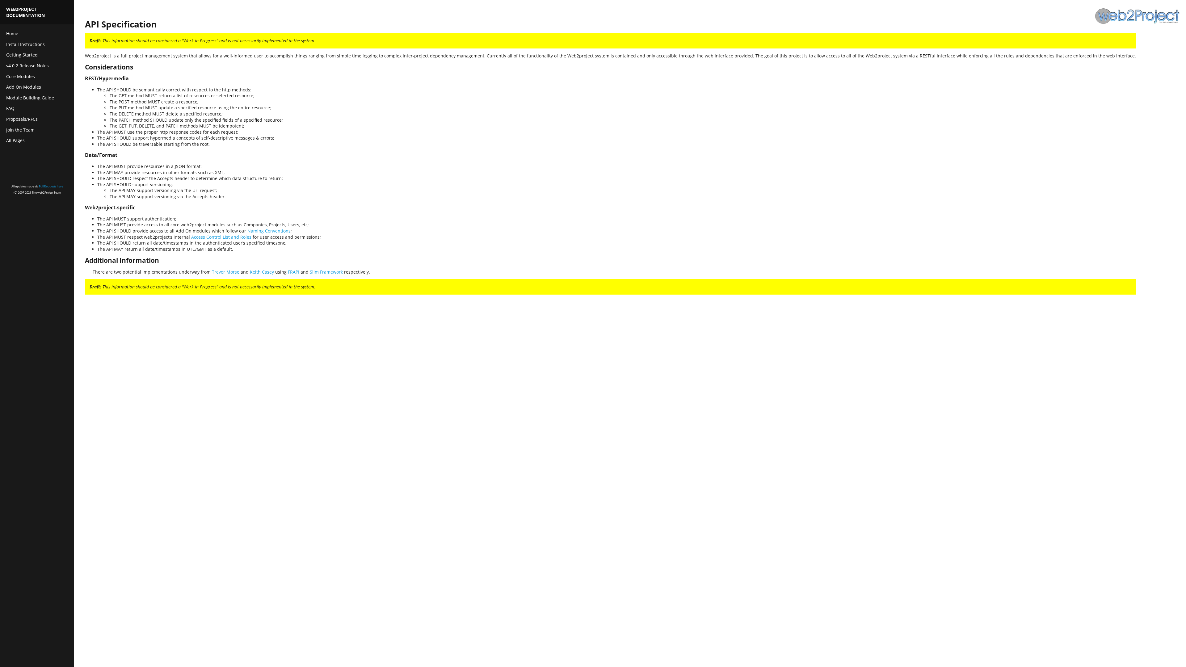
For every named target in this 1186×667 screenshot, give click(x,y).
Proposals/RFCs (22, 119)
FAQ (10, 108)
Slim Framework (326, 272)
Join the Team (20, 130)
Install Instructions (25, 44)
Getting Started (22, 55)
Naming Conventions (269, 231)
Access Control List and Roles (221, 237)
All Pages (15, 140)
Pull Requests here (51, 186)
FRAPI (293, 272)
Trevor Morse (225, 272)
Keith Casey (262, 272)
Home (12, 33)
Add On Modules (23, 87)
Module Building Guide (30, 98)
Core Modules (20, 76)
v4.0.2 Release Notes (27, 66)
